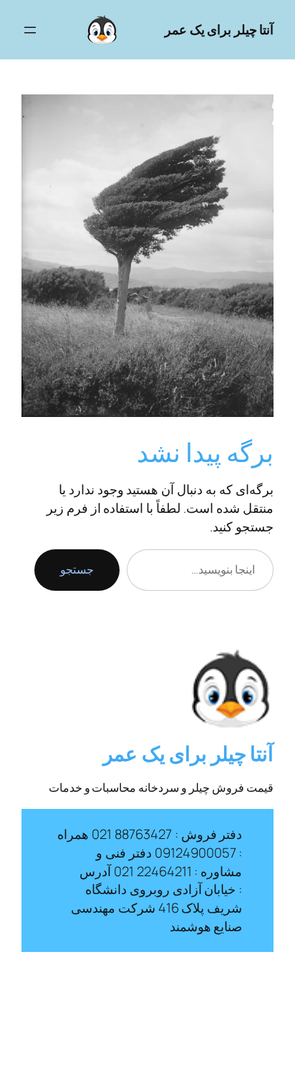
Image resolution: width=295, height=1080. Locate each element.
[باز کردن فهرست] (30, 30)
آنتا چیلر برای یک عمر (219, 29)
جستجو (77, 569)
